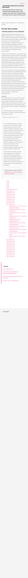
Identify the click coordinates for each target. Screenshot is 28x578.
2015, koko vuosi (11, 244)
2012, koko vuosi (11, 239)
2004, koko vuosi (11, 192)
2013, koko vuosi (11, 241)
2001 (8, 187)
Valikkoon (22, 3)
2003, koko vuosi (11, 191)
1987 (8, 184)
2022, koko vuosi (11, 256)
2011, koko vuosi (11, 204)
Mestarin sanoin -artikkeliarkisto (10, 280)
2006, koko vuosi (11, 196)
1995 (8, 186)
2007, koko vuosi (11, 197)
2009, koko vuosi (11, 201)
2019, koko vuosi (11, 251)
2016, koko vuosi (11, 246)
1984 (8, 182)
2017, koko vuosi (11, 248)
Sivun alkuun (6, 311)
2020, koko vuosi (11, 253)
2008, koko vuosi (11, 199)
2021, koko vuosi (11, 254)
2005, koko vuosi (11, 194)
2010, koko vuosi (11, 202)
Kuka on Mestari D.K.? (8, 269)
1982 (8, 181)
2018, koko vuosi (11, 249)
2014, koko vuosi (11, 243)
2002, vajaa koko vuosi (12, 189)
